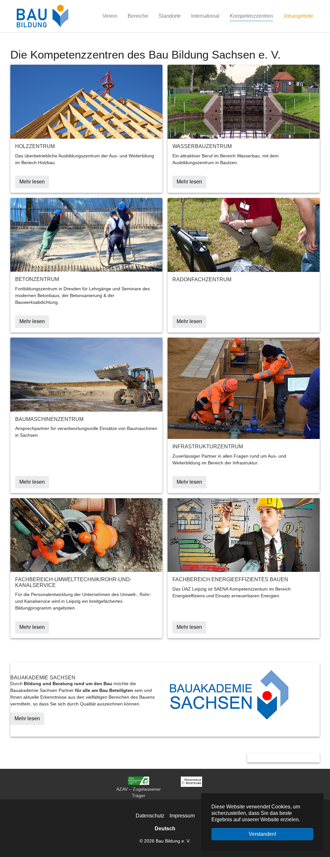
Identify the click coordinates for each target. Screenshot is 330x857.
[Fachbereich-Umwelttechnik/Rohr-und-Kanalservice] (86, 534)
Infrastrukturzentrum (207, 446)
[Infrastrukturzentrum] (244, 388)
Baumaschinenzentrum (49, 419)
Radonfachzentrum (201, 279)
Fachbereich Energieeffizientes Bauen (230, 579)
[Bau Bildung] (42, 16)
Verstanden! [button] (262, 834)
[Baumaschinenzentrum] (86, 374)
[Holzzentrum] (86, 101)
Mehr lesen (27, 718)
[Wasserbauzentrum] (244, 101)
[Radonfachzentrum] (244, 234)
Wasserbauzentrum (202, 146)
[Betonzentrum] (86, 234)
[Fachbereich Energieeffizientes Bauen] (244, 534)
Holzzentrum (35, 146)
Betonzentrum (37, 279)
